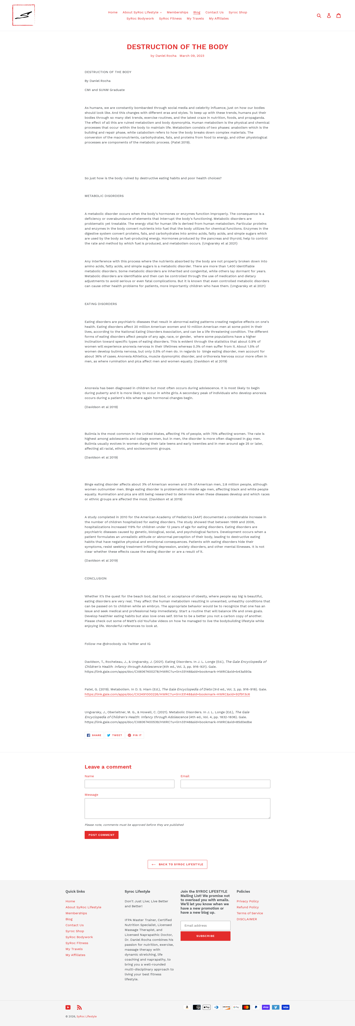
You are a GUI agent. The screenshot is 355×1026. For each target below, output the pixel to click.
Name (89, 776)
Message (91, 795)
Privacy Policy (248, 901)
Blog (69, 919)
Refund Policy (248, 907)
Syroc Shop (75, 931)
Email (185, 776)
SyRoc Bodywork (79, 937)
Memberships (76, 913)
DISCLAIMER (247, 919)
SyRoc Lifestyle (87, 1016)
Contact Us (75, 925)
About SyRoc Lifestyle (83, 907)
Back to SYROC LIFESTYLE (180, 864)
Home (70, 901)
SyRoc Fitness (77, 943)
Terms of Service (250, 913)
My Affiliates (75, 955)
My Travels (74, 949)
